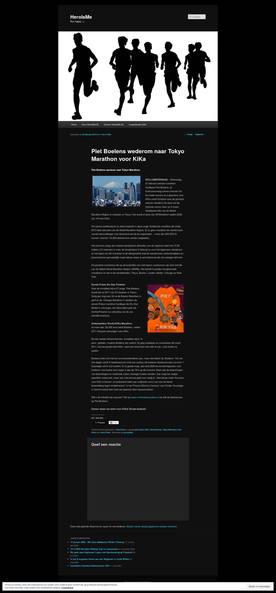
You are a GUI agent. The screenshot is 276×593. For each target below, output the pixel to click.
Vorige (188, 134)
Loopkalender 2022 (137, 124)
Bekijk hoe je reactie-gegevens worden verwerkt (151, 526)
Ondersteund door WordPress (138, 582)
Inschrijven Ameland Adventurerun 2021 (90, 565)
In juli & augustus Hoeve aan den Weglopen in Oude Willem (100, 558)
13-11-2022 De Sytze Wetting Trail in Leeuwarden (94, 548)
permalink (128, 432)
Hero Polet (106, 134)
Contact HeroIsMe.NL (114, 124)
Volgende (200, 134)
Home (74, 124)
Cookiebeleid (67, 587)
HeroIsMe (81, 16)
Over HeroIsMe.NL (90, 124)
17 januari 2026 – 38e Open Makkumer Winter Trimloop (97, 542)
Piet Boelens (155, 429)
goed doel (139, 429)
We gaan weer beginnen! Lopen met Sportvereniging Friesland (101, 552)
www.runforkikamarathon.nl (145, 397)
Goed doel (120, 429)
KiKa (147, 429)
